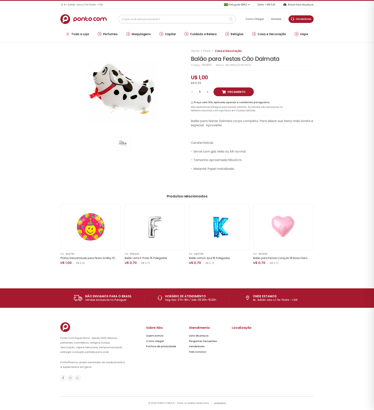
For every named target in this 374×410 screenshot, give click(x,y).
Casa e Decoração (272, 34)
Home (195, 51)
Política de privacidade (161, 346)
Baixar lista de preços (301, 4)
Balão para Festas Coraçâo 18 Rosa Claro (280, 258)
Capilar (170, 34)
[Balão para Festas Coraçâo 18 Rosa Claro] (283, 227)
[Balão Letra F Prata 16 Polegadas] (154, 227)
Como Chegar (255, 19)
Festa (207, 51)
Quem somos (154, 336)
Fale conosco (197, 352)
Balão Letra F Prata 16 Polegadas (146, 258)
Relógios (237, 34)
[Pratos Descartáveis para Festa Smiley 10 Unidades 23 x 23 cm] (90, 227)
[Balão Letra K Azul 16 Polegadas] (219, 227)
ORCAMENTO (236, 92)
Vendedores (303, 19)
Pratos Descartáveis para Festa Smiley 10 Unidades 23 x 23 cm (101, 258)
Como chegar (155, 341)
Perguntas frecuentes (203, 341)
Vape (304, 34)
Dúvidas (276, 19)
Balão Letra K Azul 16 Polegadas (209, 258)
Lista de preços (198, 336)
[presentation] (311, 238)
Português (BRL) (237, 4)
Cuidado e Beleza (203, 34)
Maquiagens (141, 34)
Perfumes (110, 34)
